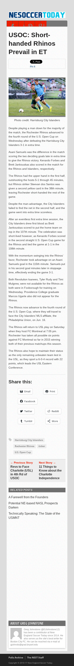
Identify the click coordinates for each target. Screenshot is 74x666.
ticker (42, 446)
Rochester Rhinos (24, 446)
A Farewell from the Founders (28, 497)
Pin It (32, 66)
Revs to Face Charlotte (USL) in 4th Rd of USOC (21, 472)
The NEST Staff (35, 657)
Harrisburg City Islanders (29, 440)
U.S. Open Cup (23, 452)
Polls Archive (16, 657)
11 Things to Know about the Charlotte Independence (50, 472)
